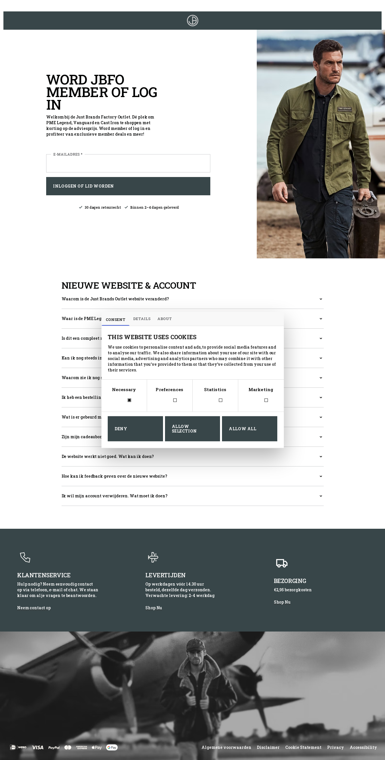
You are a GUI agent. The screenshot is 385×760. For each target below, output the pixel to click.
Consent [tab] (115, 319)
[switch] (170, 400)
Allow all (242, 428)
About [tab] (164, 318)
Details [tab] (141, 318)
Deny (121, 428)
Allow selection (184, 429)
